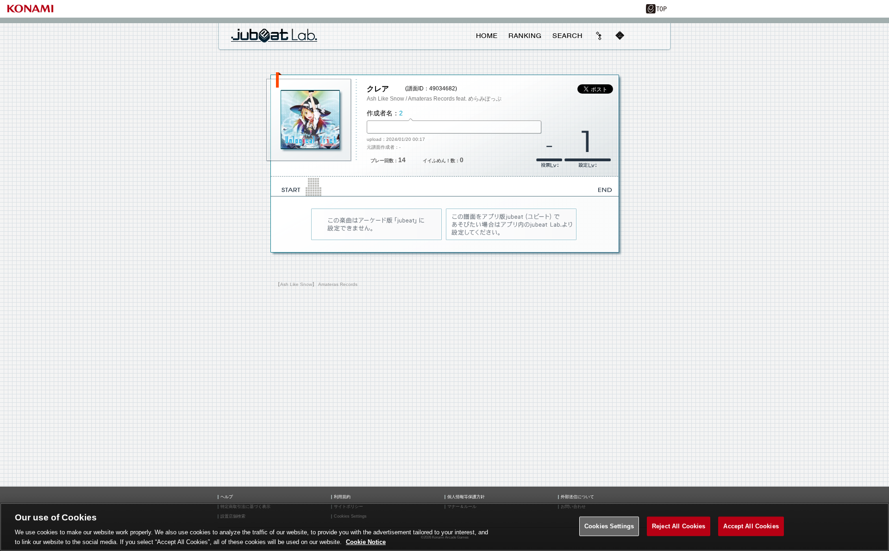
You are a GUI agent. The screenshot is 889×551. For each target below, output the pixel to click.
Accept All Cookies (750, 526)
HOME (486, 35)
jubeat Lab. (274, 35)
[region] (444, 527)
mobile (619, 35)
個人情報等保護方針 (466, 497)
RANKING (524, 35)
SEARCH (567, 35)
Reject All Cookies (678, 526)
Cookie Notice (366, 541)
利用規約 (342, 497)
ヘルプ (226, 497)
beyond (599, 35)
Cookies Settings (609, 526)
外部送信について (577, 497)
